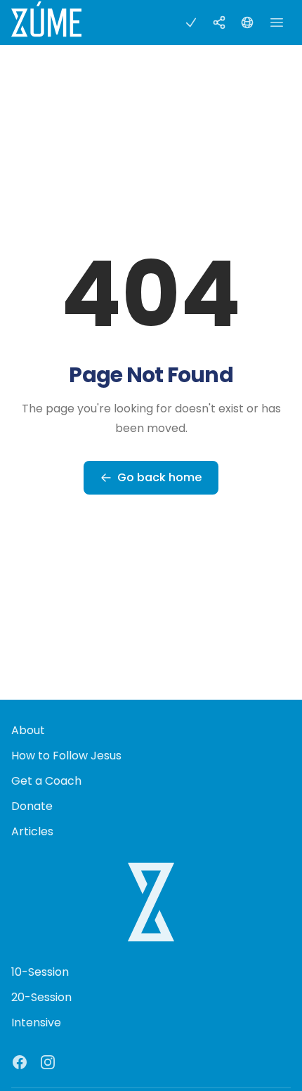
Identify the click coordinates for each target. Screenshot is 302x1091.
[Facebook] (19, 1062)
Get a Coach (46, 781)
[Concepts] (219, 22)
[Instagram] (47, 1062)
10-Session (40, 972)
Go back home (159, 477)
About (28, 730)
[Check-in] (191, 22)
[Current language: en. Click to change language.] (247, 22)
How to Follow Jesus (66, 755)
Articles (32, 831)
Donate (32, 806)
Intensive (36, 1022)
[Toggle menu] (277, 22)
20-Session (41, 997)
